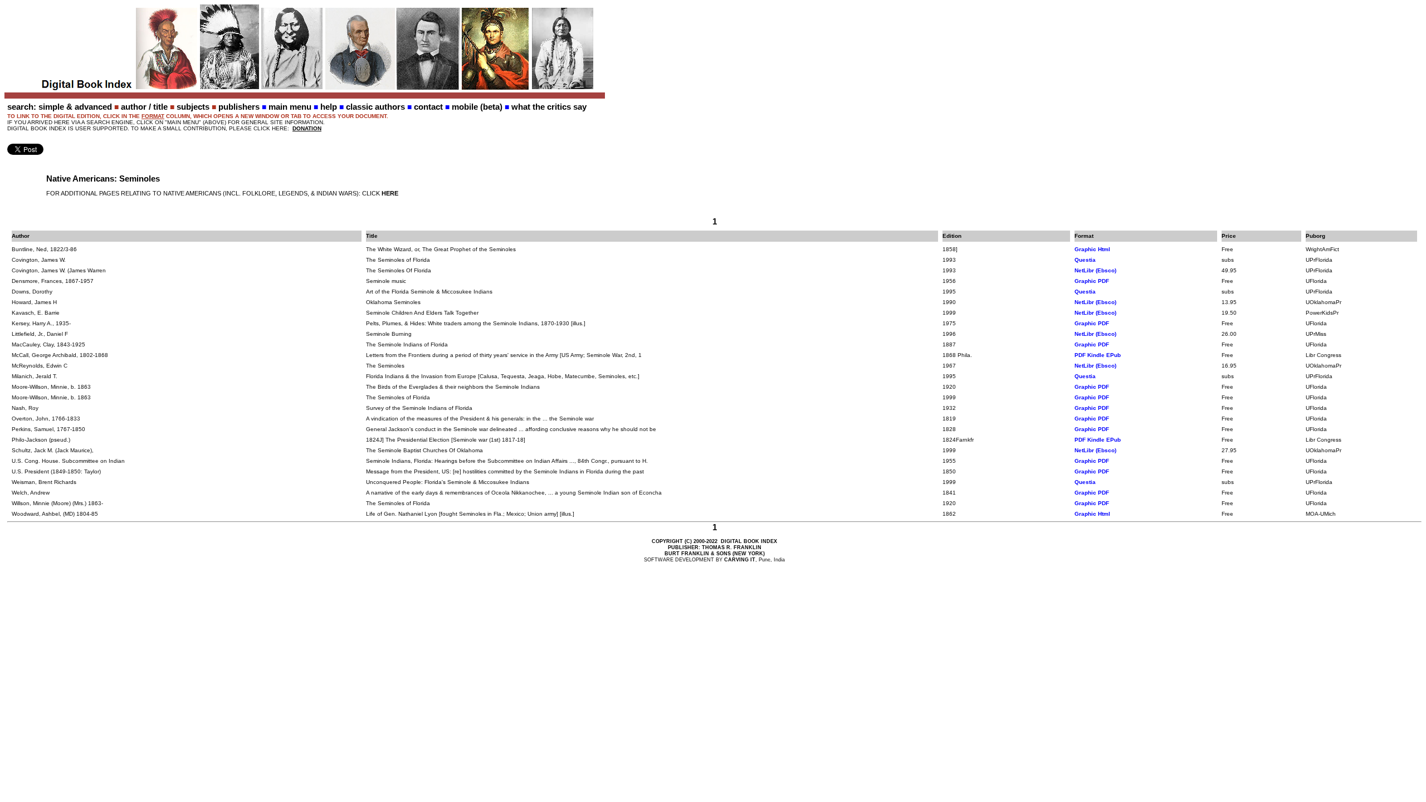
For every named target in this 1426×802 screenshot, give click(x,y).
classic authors (375, 106)
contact (428, 106)
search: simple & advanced (59, 106)
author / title (144, 106)
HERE (390, 193)
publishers (239, 106)
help (328, 106)
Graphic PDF (1092, 281)
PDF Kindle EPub (1098, 355)
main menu (289, 106)
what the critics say (549, 106)
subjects (193, 106)
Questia (1085, 260)
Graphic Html (1092, 249)
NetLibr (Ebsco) (1095, 270)
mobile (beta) (477, 106)
